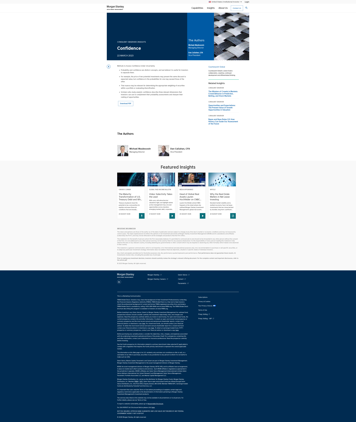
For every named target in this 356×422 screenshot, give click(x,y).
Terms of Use (202, 310)
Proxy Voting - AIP (205, 319)
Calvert (180, 279)
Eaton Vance (182, 275)
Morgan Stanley (153, 275)
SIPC (141, 381)
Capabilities (197, 8)
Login (247, 2)
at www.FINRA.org (166, 306)
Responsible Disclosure (155, 404)
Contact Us (237, 8)
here (143, 323)
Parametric (182, 283)
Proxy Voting (203, 314)
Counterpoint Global (216, 67)
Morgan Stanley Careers (157, 279)
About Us (223, 8)
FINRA (136, 381)
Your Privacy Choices (205, 306)
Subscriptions (202, 297)
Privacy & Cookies (204, 301)
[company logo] (115, 8)
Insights (211, 8)
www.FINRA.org (162, 309)
